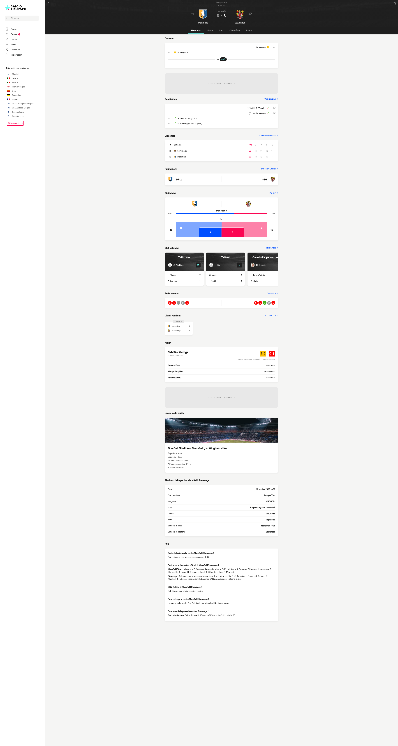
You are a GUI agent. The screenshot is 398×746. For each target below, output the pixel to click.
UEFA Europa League (21, 107)
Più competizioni (15, 123)
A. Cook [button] (181, 118)
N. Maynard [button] (183, 52)
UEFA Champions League (22, 103)
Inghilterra (270, 519)
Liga (14, 91)
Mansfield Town (268, 525)
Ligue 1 (15, 99)
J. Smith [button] (212, 281)
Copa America (18, 116)
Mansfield (181, 156)
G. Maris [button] (213, 275)
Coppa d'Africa (18, 112)
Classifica (234, 30)
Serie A (15, 78)
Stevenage (182, 150)
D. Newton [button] (261, 47)
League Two (269, 495)
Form (210, 30)
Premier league (18, 86)
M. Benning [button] (182, 123)
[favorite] (395, 3)
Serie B (15, 82)
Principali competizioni (16, 68)
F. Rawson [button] (172, 281)
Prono (249, 30)
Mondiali (15, 74)
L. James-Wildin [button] (258, 275)
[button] (176, 265)
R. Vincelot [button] (261, 108)
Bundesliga (16, 95)
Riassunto (196, 30)
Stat (221, 30)
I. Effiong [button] (172, 275)
